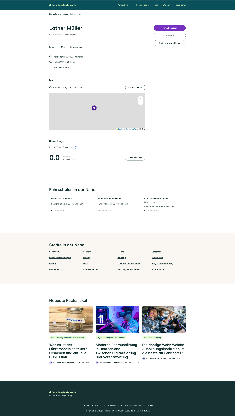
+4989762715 (60, 62)
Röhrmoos (54, 269)
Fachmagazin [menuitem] (142, 5)
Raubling (122, 257)
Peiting (52, 263)
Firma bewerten (135, 157)
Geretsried (156, 252)
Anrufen (170, 35)
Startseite (53, 14)
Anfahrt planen (135, 87)
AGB (140, 405)
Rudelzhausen (158, 269)
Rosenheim (54, 252)
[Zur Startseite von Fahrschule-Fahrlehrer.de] (62, 4)
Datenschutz (97, 405)
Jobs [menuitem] (155, 5)
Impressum (148, 405)
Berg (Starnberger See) (162, 263)
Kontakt (87, 405)
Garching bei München (128, 269)
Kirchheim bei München (129, 263)
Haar (85, 263)
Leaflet (120, 129)
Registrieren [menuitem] (180, 5)
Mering (121, 252)
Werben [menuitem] (166, 5)
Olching (87, 257)
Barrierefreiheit (110, 405)
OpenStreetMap (131, 129)
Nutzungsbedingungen (127, 405)
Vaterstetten (157, 257)
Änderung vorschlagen (170, 43)
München (64, 14)
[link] (71, 205)
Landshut (87, 252)
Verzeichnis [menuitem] (123, 5)
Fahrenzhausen (90, 269)
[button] (94, 108)
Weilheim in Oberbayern (60, 257)
